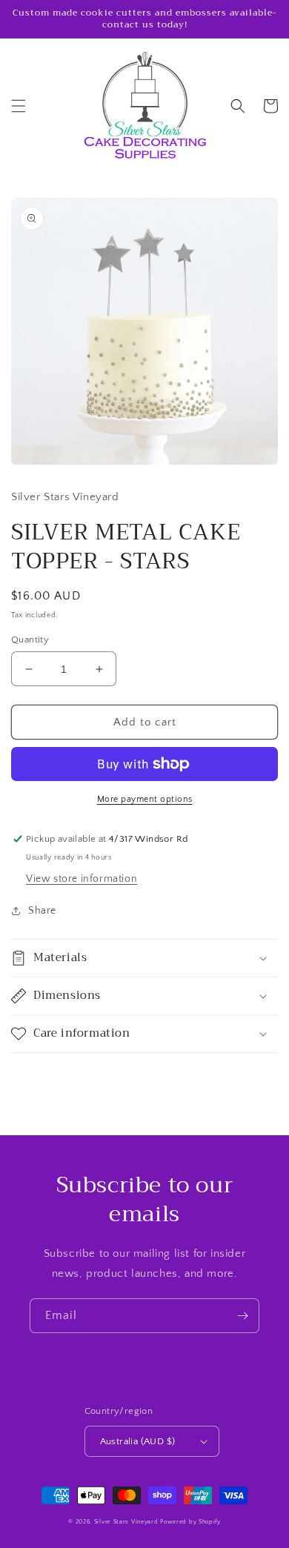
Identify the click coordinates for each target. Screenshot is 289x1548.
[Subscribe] (242, 1315)
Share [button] (42, 911)
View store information (81, 879)
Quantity (30, 639)
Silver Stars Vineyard (126, 1521)
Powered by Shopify (190, 1521)
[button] (18, 106)
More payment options (145, 799)
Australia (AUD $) (138, 1441)
